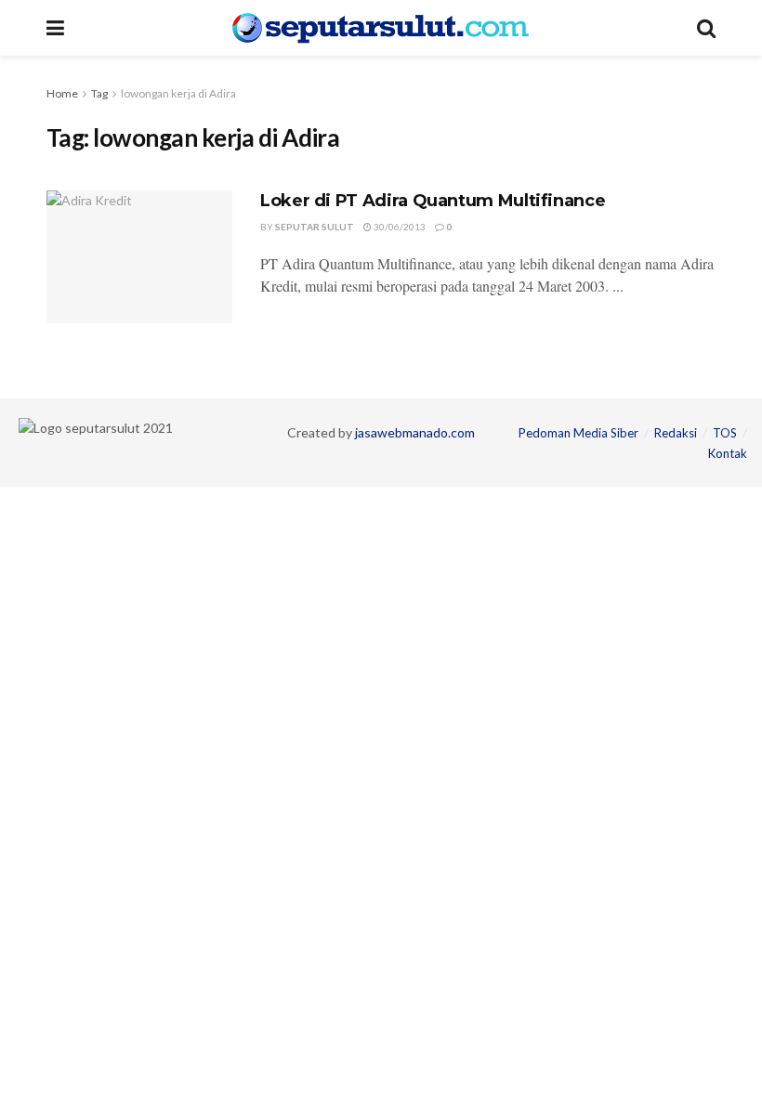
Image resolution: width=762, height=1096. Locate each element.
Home (62, 93)
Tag (99, 93)
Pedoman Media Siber (578, 432)
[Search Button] (706, 28)
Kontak (727, 453)
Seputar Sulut (314, 226)
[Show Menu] (55, 28)
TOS (725, 432)
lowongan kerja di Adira (178, 93)
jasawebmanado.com (415, 432)
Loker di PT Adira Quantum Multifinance (432, 200)
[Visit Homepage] (380, 27)
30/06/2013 (399, 226)
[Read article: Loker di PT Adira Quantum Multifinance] (139, 256)
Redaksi (675, 432)
